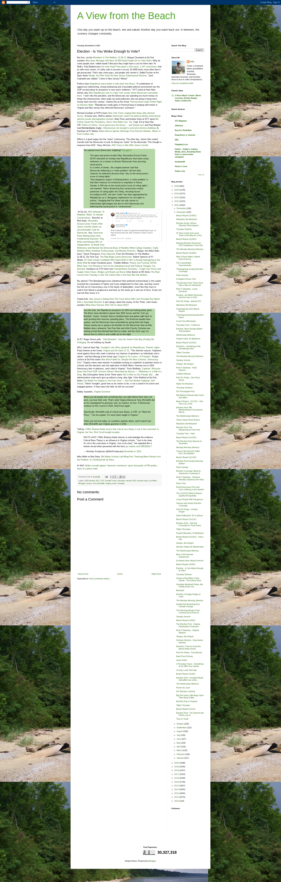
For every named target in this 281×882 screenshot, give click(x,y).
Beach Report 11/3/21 (185, 674)
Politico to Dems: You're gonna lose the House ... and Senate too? (113, 125)
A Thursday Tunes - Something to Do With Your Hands (189, 665)
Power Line (180, 171)
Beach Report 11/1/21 (185, 709)
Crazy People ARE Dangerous (189, 499)
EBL (177, 140)
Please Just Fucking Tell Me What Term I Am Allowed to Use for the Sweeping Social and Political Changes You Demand (116, 266)
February (181, 754)
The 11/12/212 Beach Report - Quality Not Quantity (189, 494)
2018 (176, 770)
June (179, 739)
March (180, 750)
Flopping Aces (181, 144)
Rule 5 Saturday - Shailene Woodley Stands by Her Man (190, 478)
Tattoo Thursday (183, 529)
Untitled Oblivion (183, 374)
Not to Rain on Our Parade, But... (138, 374)
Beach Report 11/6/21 (185, 620)
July (179, 735)
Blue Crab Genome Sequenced (184, 555)
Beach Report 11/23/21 (186, 343)
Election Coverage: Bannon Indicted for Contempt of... (188, 472)
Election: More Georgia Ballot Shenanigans (189, 330)
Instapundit (180, 162)
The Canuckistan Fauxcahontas (183, 264)
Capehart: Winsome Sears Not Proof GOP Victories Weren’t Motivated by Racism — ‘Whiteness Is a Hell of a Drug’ (119, 371)
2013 (176, 789)
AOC (98, 481)
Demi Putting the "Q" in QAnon (189, 515)
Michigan (81, 483)
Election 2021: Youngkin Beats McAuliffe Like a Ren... (189, 679)
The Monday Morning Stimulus (189, 249)
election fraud (142, 481)
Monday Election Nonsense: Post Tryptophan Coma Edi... (190, 244)
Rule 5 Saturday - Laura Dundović (186, 290)
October (180, 724)
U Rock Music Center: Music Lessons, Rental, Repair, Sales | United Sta (188, 98)
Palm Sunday (182, 275)
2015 (176, 782)
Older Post (156, 574)
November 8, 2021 (132, 451)
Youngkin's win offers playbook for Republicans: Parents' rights (130, 347)
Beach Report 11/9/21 (185, 564)
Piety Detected (108, 254)
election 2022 (131, 481)
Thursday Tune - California (188, 325)
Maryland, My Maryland (186, 219)
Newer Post (83, 574)
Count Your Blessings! (186, 321)
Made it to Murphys (184, 384)
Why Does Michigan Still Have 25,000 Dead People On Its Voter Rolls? (119, 60)
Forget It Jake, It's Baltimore (188, 339)
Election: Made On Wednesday (190, 547)
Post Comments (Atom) (99, 579)
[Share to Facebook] (120, 477)
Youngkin (121, 483)
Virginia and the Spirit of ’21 (116, 350)
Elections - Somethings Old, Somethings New (188, 347)
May (179, 743)
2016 (176, 778)
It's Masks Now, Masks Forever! (190, 561)
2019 (176, 767)
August (180, 731)
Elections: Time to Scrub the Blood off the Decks (188, 647)
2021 (176, 205)
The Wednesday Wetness (187, 416)
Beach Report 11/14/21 (186, 457)
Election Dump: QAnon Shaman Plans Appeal (187, 224)
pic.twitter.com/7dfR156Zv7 (139, 446)
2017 (176, 774)
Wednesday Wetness (185, 335)
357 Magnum (181, 121)
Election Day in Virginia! (186, 701)
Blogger (152, 861)
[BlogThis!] (114, 477)
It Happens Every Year (186, 279)
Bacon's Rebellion (183, 130)
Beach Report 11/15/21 (186, 437)
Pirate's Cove (181, 166)
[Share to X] (117, 477)
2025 (176, 190)
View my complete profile (182, 83)
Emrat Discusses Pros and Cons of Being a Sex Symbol (190, 488)
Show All (201, 175)
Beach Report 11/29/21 (186, 239)
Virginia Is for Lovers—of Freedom (134, 356)
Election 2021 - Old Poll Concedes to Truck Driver (188, 524)
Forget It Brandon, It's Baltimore (190, 533)
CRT (102, 481)
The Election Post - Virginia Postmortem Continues (188, 625)
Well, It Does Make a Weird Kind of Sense (188, 258)
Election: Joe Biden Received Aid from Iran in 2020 (189, 296)
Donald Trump (110, 481)
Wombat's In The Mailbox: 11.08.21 (109, 57)
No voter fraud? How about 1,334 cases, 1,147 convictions (129, 66)
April (179, 746)
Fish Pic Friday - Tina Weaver (189, 652)
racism (89, 483)
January (180, 758)
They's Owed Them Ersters (188, 420)
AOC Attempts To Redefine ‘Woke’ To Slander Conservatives (90, 215)
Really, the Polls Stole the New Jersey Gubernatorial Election (118, 75)
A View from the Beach (126, 15)
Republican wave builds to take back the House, (112, 83)
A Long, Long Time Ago (186, 670)
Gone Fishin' (181, 660)
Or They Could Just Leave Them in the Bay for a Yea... (189, 234)
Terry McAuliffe (99, 483)
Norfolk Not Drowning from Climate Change (188, 605)
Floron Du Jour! (183, 688)
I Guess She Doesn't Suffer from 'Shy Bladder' (188, 452)
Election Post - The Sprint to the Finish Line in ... (190, 714)
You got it (126, 150)
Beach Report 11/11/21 (186, 519)
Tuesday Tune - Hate (185, 433)
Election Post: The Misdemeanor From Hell (188, 428)
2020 (176, 763)
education (121, 481)
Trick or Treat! (182, 719)
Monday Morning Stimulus (187, 447)
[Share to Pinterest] (124, 477)
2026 (176, 186)
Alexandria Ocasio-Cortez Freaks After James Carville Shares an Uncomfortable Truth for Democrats (90, 226)
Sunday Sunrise (183, 360)
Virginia (108, 483)
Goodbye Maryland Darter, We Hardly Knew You (189, 585)
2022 (176, 201)
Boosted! (180, 590)
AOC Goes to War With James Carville (130, 145)
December (181, 208)
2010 (176, 801)
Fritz (192, 62)
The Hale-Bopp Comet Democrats (116, 257)
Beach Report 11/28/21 (186, 253)
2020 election (90, 481)
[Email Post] (106, 477)
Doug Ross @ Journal (185, 135)
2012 (176, 793)
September (182, 727)
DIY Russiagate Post (185, 391)
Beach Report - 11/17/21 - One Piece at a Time (189, 402)
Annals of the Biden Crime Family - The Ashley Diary (188, 579)
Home (120, 574)
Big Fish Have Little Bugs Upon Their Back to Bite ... (190, 696)
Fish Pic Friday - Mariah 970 (188, 301)
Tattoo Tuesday (183, 352)
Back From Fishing (184, 656)
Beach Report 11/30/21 (186, 215)
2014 (176, 786)
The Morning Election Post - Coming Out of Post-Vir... (188, 611)
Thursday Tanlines (184, 388)
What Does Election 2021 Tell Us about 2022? (107, 305)
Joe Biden (153, 481)
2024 (176, 193)
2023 (176, 197)
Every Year (181, 483)
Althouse (179, 125)
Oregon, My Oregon (185, 364)
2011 (176, 797)
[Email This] (111, 477)
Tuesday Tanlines (184, 229)
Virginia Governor (102, 391)
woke (114, 483)
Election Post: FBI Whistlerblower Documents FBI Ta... (189, 409)
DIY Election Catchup (185, 691)
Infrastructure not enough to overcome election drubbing (129, 128)
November (181, 212)
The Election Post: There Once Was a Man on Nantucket (189, 284)
